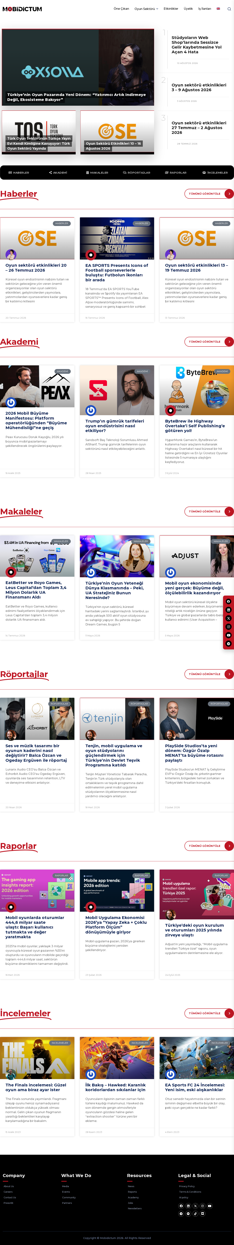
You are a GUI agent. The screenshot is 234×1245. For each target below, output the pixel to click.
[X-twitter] (195, 1206)
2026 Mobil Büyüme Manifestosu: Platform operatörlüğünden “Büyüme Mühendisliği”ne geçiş (36, 420)
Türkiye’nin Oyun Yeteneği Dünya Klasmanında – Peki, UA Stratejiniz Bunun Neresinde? (114, 590)
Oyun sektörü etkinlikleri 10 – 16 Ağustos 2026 (113, 146)
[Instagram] (202, 1206)
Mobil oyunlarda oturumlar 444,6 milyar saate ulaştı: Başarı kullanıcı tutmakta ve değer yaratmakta (34, 927)
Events (66, 1191)
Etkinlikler (171, 8)
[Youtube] (210, 1206)
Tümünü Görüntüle (204, 193)
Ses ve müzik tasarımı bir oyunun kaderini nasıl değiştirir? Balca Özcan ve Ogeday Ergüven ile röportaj (36, 753)
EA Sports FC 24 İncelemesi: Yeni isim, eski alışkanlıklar (195, 1087)
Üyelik (188, 8)
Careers (8, 1191)
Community (69, 1197)
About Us (9, 1186)
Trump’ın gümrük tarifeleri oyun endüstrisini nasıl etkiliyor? (114, 426)
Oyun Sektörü (145, 9)
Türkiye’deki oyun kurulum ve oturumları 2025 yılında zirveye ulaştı (194, 930)
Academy (133, 1197)
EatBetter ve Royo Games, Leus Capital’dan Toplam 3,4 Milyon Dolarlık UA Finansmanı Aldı (36, 590)
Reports (132, 1191)
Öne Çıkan (121, 8)
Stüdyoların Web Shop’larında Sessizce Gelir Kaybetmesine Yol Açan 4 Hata (197, 44)
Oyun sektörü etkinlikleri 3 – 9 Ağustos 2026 (199, 87)
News (131, 1186)
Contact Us (10, 1197)
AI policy (183, 1197)
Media (65, 1186)
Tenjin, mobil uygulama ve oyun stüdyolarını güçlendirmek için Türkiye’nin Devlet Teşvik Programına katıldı (113, 755)
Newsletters (134, 1208)
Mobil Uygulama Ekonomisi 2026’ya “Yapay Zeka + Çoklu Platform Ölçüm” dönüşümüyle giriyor (116, 925)
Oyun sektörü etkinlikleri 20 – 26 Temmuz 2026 (36, 268)
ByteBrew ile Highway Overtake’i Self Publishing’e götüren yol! (195, 426)
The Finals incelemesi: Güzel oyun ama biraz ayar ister (35, 1087)
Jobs (130, 1203)
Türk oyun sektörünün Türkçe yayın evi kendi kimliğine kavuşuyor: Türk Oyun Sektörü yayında (39, 143)
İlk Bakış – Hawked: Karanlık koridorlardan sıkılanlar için (115, 1087)
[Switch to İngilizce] (218, 9)
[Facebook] (181, 1206)
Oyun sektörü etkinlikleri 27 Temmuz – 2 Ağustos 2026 (199, 128)
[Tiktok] (195, 1214)
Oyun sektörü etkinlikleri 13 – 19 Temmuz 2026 (196, 268)
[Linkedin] (188, 1206)
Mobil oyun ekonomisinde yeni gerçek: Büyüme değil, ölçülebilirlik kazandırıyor (194, 588)
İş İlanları (204, 8)
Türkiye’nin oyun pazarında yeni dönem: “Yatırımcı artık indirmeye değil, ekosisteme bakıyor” (76, 97)
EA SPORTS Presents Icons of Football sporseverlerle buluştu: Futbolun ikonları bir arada (116, 272)
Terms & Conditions (190, 1191)
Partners (67, 1203)
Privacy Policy (187, 1186)
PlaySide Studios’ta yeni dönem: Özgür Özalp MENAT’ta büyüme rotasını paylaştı (194, 753)
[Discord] (202, 1214)
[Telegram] (181, 1214)
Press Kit (8, 1203)
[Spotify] (188, 1214)
